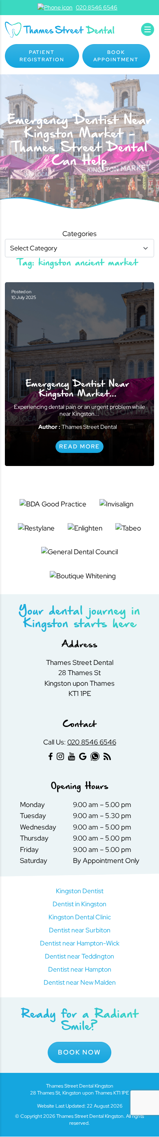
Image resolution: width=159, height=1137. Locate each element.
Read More (79, 446)
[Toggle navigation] (147, 29)
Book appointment (116, 56)
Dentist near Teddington (79, 956)
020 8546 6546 (91, 742)
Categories (79, 233)
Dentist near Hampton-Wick (79, 943)
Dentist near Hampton (79, 969)
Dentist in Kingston (79, 904)
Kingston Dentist (80, 891)
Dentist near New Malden (80, 982)
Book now (79, 1052)
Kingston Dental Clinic (80, 917)
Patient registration (42, 56)
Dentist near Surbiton (79, 930)
